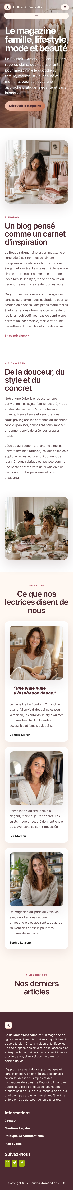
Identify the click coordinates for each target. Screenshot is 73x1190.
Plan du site (13, 1143)
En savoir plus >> (17, 335)
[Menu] (65, 7)
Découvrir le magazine (25, 106)
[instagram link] (7, 1163)
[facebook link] (22, 1163)
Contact (10, 1120)
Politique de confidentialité (24, 1136)
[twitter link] (14, 1163)
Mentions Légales (17, 1128)
